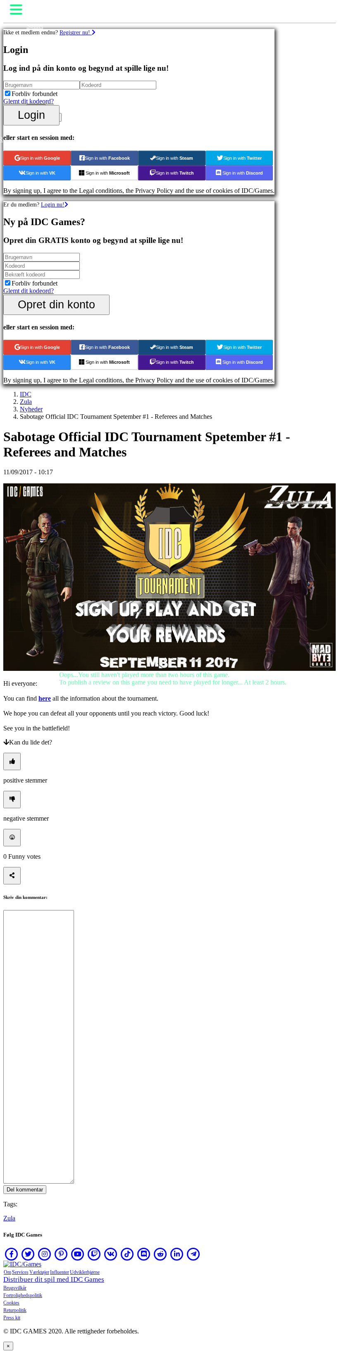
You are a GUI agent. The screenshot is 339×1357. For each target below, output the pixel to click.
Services (20, 1272)
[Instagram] (44, 1254)
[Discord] (144, 1254)
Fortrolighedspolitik (22, 1295)
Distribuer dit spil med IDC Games (53, 1279)
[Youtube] (77, 1254)
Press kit (11, 1318)
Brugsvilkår (14, 1288)
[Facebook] (11, 1254)
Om (7, 1272)
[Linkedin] (177, 1254)
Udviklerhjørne (85, 1272)
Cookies (11, 1303)
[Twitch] (94, 1254)
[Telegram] (193, 1254)
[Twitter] (28, 1254)
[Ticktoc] (127, 1254)
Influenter (59, 1272)
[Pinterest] (61, 1254)
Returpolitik (14, 1310)
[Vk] (111, 1254)
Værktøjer (39, 1272)
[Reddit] (160, 1254)
